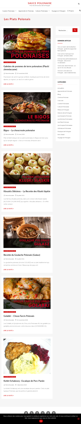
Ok (41, 421)
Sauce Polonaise (40, 3)
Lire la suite (9, 84)
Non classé (61, 134)
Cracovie (60, 100)
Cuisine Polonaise (9, 62)
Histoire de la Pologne (65, 113)
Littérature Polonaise (64, 128)
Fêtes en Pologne (63, 110)
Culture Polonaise (63, 106)
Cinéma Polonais (63, 97)
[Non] (79, 419)
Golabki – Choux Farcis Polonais (19, 316)
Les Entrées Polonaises (65, 119)
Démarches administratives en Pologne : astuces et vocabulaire (67, 60)
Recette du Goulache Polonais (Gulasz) (22, 255)
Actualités (61, 88)
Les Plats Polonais (63, 122)
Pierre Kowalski (9, 73)
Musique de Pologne (64, 131)
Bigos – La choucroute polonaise (19, 130)
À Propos (70, 11)
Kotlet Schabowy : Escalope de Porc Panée (24, 381)
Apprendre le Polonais (65, 91)
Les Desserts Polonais (64, 116)
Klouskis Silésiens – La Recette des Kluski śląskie (27, 191)
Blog (59, 94)
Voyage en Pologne (64, 137)
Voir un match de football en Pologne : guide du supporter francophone (67, 48)
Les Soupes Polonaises (65, 125)
